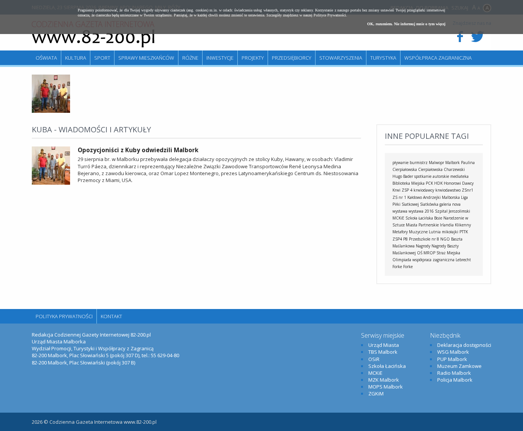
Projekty (253, 57)
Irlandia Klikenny (455, 225)
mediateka (459, 176)
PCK (429, 183)
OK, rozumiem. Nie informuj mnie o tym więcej (406, 24)
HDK (438, 183)
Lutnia (435, 231)
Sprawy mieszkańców (146, 57)
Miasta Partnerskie (422, 225)
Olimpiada (401, 259)
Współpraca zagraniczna (438, 57)
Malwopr (436, 162)
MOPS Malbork (385, 386)
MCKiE (398, 218)
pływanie (400, 162)
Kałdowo (414, 197)
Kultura (75, 57)
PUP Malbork (452, 359)
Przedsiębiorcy (291, 57)
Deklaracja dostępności (464, 345)
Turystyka (383, 57)
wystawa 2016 (421, 211)
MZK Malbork (383, 379)
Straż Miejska (448, 252)
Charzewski (454, 169)
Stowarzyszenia (340, 57)
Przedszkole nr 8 (424, 239)
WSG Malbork (453, 351)
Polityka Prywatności (64, 316)
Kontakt (111, 316)
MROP (429, 252)
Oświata (46, 57)
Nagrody (423, 246)
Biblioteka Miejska (408, 183)
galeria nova (450, 204)
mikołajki (450, 231)
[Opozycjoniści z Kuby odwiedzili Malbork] (51, 110)
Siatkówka (429, 204)
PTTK (463, 231)
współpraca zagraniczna (433, 259)
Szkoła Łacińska (419, 218)
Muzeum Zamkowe (459, 366)
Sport (102, 57)
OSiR (373, 359)
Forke (408, 266)
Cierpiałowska (430, 169)
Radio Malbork (454, 372)
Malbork (452, 162)
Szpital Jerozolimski (452, 211)
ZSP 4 (407, 190)
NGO (445, 239)
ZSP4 (397, 239)
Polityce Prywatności (330, 15)
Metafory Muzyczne (410, 231)
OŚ (419, 252)
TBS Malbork (382, 351)
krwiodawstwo (448, 190)
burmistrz (419, 162)
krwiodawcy (423, 190)
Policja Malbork (454, 379)
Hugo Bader (402, 176)
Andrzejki (432, 197)
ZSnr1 (467, 190)
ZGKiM (376, 393)
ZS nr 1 (399, 197)
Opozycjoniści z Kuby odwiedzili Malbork (138, 150)
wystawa (399, 211)
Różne (190, 57)
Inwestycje (220, 57)
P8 (405, 239)
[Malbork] (93, 34)
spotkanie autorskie (431, 176)
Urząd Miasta (383, 345)
